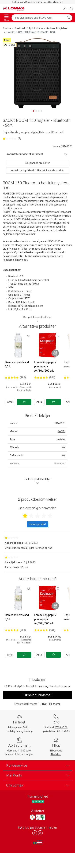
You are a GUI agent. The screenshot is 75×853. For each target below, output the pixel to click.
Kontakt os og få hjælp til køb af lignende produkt (37, 170)
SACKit (61, 431)
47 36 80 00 (61, 727)
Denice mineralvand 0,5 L (17, 364)
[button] (10, 45)
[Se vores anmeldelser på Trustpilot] (38, 801)
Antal (10, 402)
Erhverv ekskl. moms (25, 703)
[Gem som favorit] (28, 336)
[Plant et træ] (40, 817)
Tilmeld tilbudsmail (37, 695)
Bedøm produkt (37, 524)
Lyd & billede (36, 28)
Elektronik (20, 28)
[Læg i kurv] (24, 402)
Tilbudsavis (56, 750)
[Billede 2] (36, 111)
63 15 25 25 (63, 731)
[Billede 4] (41, 111)
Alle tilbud (56, 754)
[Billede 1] (33, 111)
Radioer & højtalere (57, 28)
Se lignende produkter (37, 163)
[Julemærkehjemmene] (32, 817)
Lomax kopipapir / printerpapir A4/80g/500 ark (45, 366)
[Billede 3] (39, 111)
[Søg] (68, 17)
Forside (7, 28)
